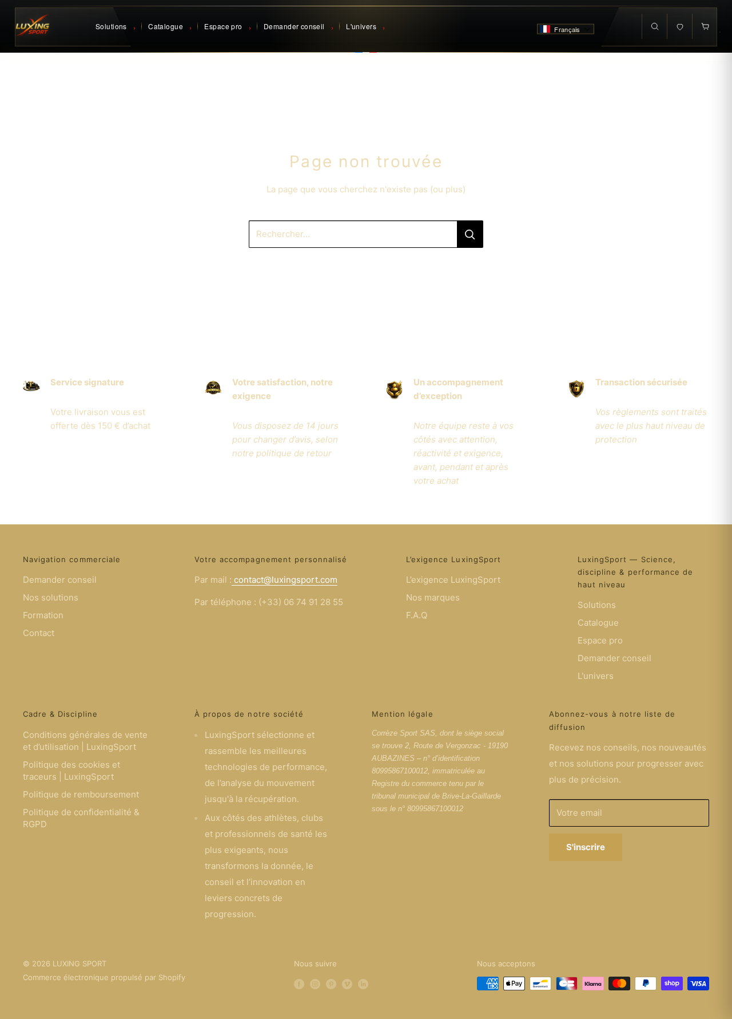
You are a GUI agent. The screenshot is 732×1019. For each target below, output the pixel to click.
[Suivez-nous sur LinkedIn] (363, 983)
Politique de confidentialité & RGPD (81, 818)
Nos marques (433, 597)
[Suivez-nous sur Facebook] (299, 983)
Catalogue (598, 622)
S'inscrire (585, 847)
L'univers (596, 675)
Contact (38, 632)
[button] (565, 29)
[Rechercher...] (470, 234)
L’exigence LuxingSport (453, 579)
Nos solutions (50, 597)
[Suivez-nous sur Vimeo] (347, 983)
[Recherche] (654, 26)
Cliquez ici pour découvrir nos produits (366, 269)
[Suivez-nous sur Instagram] (315, 983)
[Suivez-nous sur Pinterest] (331, 983)
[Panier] (704, 26)
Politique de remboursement (81, 794)
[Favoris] (679, 26)
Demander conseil (60, 579)
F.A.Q (416, 615)
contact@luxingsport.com (284, 579)
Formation (43, 615)
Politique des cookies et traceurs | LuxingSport (71, 770)
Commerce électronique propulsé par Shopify (104, 977)
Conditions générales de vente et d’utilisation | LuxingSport (85, 740)
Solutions (597, 604)
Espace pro (600, 640)
